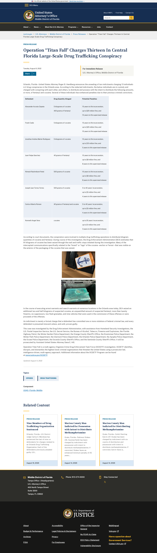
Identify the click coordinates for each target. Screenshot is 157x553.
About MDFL (108, 13)
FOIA (25, 542)
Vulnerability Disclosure (90, 546)
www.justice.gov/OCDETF (36, 355)
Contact (116, 544)
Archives (27, 537)
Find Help (119, 13)
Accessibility (57, 526)
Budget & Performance (33, 531)
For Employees (58, 542)
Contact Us (130, 13)
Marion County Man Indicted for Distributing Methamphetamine (116, 426)
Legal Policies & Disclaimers (64, 531)
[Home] (42, 20)
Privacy (55, 537)
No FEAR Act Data (88, 534)
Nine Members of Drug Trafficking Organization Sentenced (40, 426)
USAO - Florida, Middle (32, 390)
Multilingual (114, 526)
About (26, 526)
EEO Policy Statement (89, 540)
